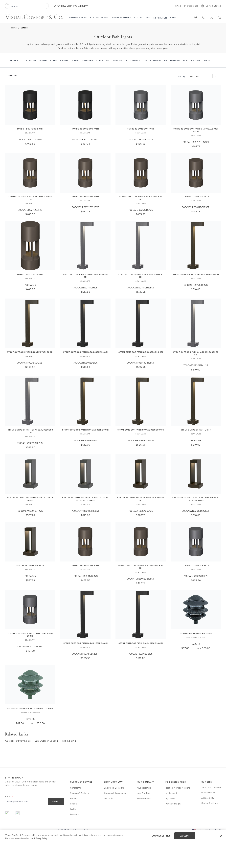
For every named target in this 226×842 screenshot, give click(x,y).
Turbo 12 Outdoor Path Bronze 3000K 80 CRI (140, 566)
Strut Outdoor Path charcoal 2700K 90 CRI (85, 275)
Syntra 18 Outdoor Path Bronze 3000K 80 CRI (140, 499)
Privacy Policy (208, 792)
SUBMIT (56, 801)
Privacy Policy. (41, 838)
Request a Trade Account (177, 787)
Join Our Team (144, 793)
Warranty (74, 814)
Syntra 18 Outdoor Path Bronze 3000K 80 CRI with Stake (195, 499)
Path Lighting (69, 740)
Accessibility (207, 797)
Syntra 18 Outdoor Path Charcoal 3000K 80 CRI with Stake (85, 499)
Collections (142, 17)
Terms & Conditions (211, 787)
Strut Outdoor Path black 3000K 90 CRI (85, 352)
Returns (74, 798)
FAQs (73, 808)
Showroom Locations (114, 787)
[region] (113, 836)
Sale (173, 17)
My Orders (170, 798)
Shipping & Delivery (79, 793)
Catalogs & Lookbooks (115, 793)
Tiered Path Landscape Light (196, 633)
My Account (171, 793)
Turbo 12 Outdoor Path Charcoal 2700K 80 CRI (195, 130)
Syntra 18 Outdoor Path (30, 565)
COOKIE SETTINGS (161, 835)
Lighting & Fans (77, 17)
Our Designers (144, 787)
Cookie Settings (209, 802)
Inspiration (160, 17)
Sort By (181, 76)
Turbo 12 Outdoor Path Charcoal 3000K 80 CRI (30, 634)
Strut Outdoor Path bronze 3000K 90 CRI (85, 429)
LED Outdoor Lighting (46, 740)
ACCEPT (184, 835)
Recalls (73, 803)
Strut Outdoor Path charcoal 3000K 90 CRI (195, 353)
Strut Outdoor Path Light (196, 429)
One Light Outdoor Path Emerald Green (30, 708)
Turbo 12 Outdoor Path (30, 128)
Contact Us (75, 787)
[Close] (220, 836)
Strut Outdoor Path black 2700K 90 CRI (85, 643)
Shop (178, 5)
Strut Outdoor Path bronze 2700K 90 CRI (196, 274)
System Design (99, 17)
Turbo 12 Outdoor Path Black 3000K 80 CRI (140, 198)
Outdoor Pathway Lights (18, 740)
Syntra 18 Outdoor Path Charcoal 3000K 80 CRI (30, 499)
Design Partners (121, 17)
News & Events (144, 798)
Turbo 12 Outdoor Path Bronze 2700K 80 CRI (30, 198)
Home (14, 27)
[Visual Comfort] (34, 17)
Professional (191, 5)
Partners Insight (173, 803)
